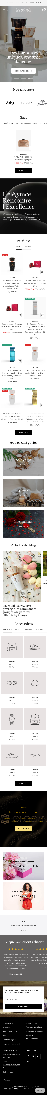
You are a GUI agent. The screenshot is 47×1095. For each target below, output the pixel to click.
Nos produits (8, 1027)
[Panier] (43, 10)
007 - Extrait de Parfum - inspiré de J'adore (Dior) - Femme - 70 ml (35, 373)
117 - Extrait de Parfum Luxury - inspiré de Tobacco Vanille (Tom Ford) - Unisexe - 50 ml (35, 418)
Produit (12, 664)
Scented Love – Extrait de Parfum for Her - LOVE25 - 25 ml (12, 326)
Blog (4, 1035)
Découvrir (23, 829)
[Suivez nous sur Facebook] (28, 1056)
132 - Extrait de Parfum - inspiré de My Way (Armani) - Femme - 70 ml (12, 416)
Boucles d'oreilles (23, 629)
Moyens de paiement (11, 1044)
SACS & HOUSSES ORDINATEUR (28, 123)
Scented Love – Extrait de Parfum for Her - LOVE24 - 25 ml (35, 283)
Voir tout (23, 170)
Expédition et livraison (35, 1031)
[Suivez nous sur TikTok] (38, 1056)
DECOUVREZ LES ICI (23, 71)
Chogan (12, 277)
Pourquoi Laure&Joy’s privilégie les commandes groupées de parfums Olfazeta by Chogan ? (19, 610)
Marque (12, 661)
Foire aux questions (34, 1027)
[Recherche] (8, 10)
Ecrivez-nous (8, 1072)
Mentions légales (9, 1040)
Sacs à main (8, 123)
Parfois (23, 154)
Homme (28, 246)
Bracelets (7, 629)
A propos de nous (10, 1031)
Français (7, 1080)
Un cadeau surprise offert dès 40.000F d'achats (24, 3)
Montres (39, 629)
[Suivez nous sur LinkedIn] (28, 1061)
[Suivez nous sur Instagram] (33, 1056)
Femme (19, 246)
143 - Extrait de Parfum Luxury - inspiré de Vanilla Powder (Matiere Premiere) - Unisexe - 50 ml (34, 329)
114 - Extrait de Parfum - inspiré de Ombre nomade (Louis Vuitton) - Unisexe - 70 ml (12, 285)
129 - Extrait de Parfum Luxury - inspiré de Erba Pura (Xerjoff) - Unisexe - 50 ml (12, 374)
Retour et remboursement (32, 1036)
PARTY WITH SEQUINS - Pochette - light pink (23, 158)
